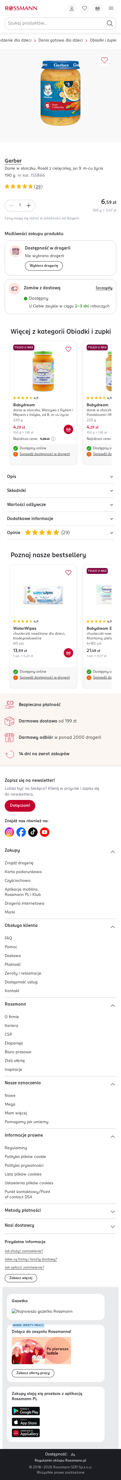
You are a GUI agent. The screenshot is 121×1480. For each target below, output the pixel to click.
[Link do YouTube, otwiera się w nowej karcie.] (44, 832)
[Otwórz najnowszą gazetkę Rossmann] (42, 1312)
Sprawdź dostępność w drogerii (45, 454)
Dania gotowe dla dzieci (60, 40)
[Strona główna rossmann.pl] (21, 8)
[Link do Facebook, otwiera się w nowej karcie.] (21, 832)
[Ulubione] (84, 8)
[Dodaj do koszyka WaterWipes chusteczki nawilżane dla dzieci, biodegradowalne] (68, 653)
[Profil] (71, 8)
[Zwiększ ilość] (28, 205)
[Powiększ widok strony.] (73, 1454)
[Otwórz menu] (111, 8)
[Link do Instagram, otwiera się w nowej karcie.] (9, 832)
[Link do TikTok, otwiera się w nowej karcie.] (33, 832)
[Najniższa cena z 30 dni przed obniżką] (53, 438)
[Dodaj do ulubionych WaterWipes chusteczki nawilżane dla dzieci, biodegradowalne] (68, 572)
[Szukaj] (109, 23)
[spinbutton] (20, 206)
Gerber (13, 161)
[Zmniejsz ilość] (11, 205)
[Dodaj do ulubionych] (104, 60)
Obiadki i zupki (103, 40)
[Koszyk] (97, 8)
